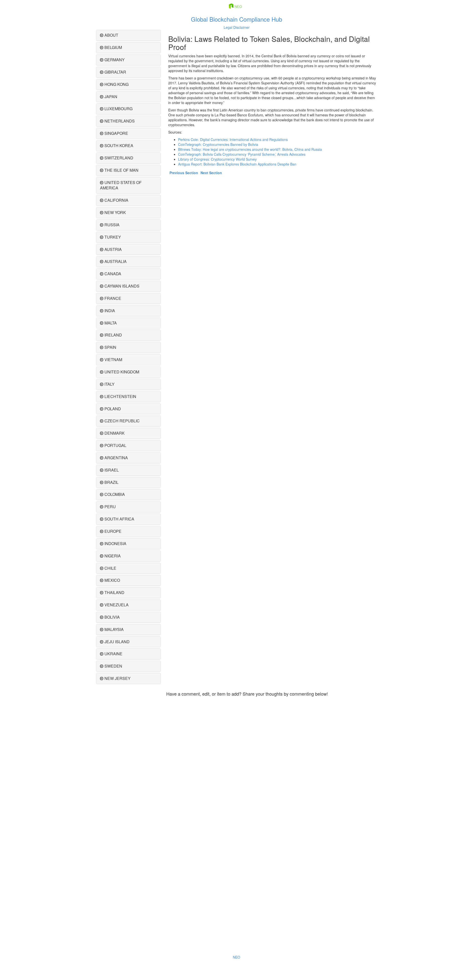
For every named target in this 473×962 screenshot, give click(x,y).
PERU (110, 506)
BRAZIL (111, 482)
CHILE (110, 568)
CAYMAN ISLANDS (121, 286)
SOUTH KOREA (118, 145)
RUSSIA (111, 225)
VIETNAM (113, 359)
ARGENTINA (116, 457)
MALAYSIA (114, 629)
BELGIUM (113, 47)
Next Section (211, 172)
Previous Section (183, 172)
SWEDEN (113, 666)
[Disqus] (271, 760)
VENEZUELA (116, 605)
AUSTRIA (113, 249)
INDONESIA (115, 543)
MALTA (110, 323)
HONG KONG (116, 84)
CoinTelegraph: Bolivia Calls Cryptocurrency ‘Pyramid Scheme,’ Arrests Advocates (241, 154)
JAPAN (110, 96)
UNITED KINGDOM (121, 372)
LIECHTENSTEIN (120, 396)
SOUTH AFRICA (119, 519)
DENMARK (114, 433)
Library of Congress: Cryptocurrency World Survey (217, 159)
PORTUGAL (115, 445)
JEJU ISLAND (117, 641)
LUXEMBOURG (118, 108)
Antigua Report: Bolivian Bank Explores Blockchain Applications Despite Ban (237, 164)
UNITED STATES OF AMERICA (121, 185)
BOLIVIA (112, 617)
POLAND (112, 409)
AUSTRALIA (115, 261)
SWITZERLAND (118, 158)
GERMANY (114, 59)
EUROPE (112, 531)
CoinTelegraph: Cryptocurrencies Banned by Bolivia (218, 144)
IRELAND (113, 335)
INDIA (109, 310)
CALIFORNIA (116, 200)
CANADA (112, 273)
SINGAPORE (116, 133)
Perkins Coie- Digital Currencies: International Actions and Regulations (233, 139)
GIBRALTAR (115, 72)
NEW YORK (115, 212)
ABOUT (111, 35)
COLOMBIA (114, 494)
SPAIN (110, 347)
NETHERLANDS (119, 121)
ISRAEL (111, 470)
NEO (236, 957)
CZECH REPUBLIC (122, 421)
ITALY (109, 384)
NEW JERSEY (117, 678)
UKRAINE (113, 654)
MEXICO (112, 580)
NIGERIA (112, 556)
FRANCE (112, 298)
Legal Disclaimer (237, 27)
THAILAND (114, 592)
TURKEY (112, 237)
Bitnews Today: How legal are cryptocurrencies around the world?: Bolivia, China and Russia (250, 149)
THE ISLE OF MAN (121, 170)
